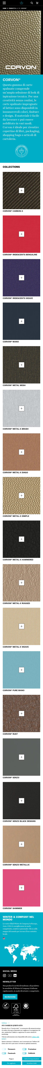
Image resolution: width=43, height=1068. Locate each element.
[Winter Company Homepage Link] (21, 3)
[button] (6, 1023)
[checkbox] (4, 1049)
